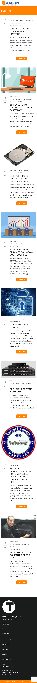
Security (18, 23)
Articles (18, 20)
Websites (22, 23)
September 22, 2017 (14, 465)
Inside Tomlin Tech (25, 544)
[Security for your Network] (18, 369)
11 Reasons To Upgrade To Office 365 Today (21, 108)
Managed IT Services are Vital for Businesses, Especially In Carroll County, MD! (21, 475)
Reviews (5, 650)
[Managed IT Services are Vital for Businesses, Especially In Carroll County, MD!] (18, 442)
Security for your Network (21, 390)
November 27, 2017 (18, 386)
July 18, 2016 (16, 549)
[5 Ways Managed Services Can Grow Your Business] (18, 225)
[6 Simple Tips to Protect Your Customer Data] (18, 154)
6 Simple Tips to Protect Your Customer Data (19, 179)
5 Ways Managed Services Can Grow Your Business (21, 252)
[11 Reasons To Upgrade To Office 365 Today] (18, 80)
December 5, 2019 (17, 173)
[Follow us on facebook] (4, 639)
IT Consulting (24, 244)
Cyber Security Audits (19, 326)
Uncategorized (29, 99)
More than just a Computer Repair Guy (20, 555)
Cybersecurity (28, 20)
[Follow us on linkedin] (7, 639)
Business (22, 20)
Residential (5, 634)
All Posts (13, 20)
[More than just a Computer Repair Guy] (18, 526)
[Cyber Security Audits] (18, 302)
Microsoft (23, 99)
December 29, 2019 (17, 102)
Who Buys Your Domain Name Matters (19, 31)
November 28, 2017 (18, 321)
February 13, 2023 (17, 25)
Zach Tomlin (14, 18)
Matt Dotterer (14, 96)
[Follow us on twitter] (10, 639)
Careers (4, 654)
